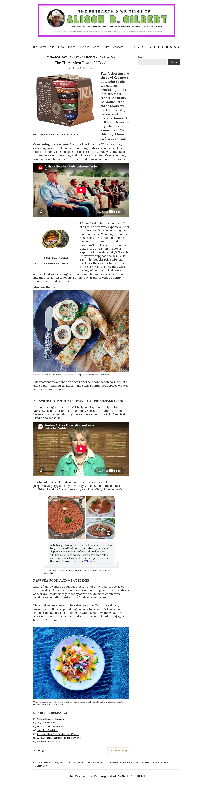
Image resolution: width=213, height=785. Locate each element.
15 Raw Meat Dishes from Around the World (59, 737)
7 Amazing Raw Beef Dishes (50, 741)
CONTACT (118, 47)
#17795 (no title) (76, 762)
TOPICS (71, 47)
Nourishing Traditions (47, 730)
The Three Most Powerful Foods (81, 62)
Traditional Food (108, 57)
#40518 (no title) (40, 762)
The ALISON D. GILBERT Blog (83, 57)
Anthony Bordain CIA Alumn (50, 718)
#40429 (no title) (95, 762)
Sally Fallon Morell (46, 722)
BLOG (61, 47)
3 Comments (88, 68)
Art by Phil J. (59, 762)
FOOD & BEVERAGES (57, 57)
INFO (106, 47)
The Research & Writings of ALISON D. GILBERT (106, 776)
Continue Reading (118, 750)
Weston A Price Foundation (50, 726)
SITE (52, 47)
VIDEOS (97, 47)
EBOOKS (84, 47)
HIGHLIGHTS (39, 47)
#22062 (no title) (160, 762)
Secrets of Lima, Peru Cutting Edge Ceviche (58, 733)
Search (141, 57)
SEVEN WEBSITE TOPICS (118, 762)
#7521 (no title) (142, 762)
